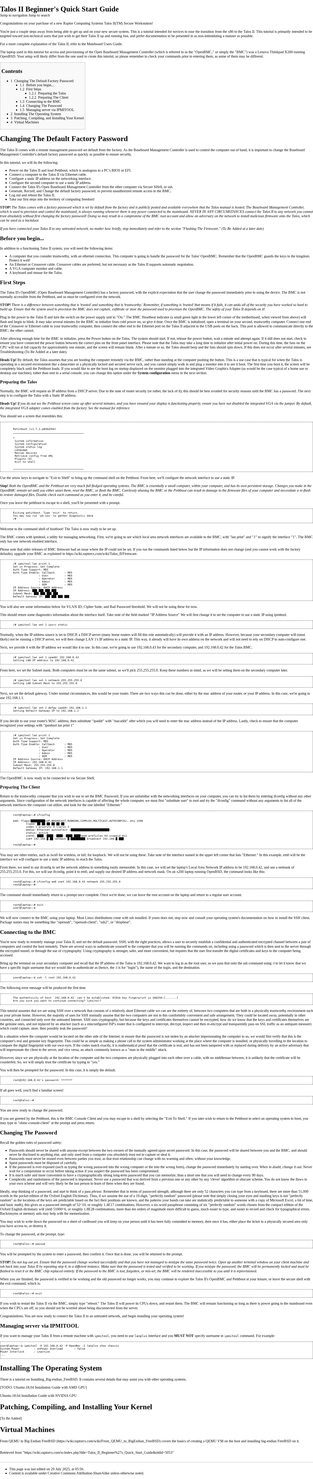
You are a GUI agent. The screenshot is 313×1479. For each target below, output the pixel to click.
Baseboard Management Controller (128, 52)
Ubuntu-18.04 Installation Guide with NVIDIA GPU (38, 1396)
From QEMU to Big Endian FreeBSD (27, 1441)
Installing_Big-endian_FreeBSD (54, 1379)
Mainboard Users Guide (104, 44)
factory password (59, 207)
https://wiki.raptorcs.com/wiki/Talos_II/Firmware (101, 554)
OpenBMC (203, 52)
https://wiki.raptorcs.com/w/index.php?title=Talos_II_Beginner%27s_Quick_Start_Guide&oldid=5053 (98, 1452)
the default (107, 1070)
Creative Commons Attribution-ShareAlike (79, 1473)
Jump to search (39, 15)
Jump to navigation (13, 15)
